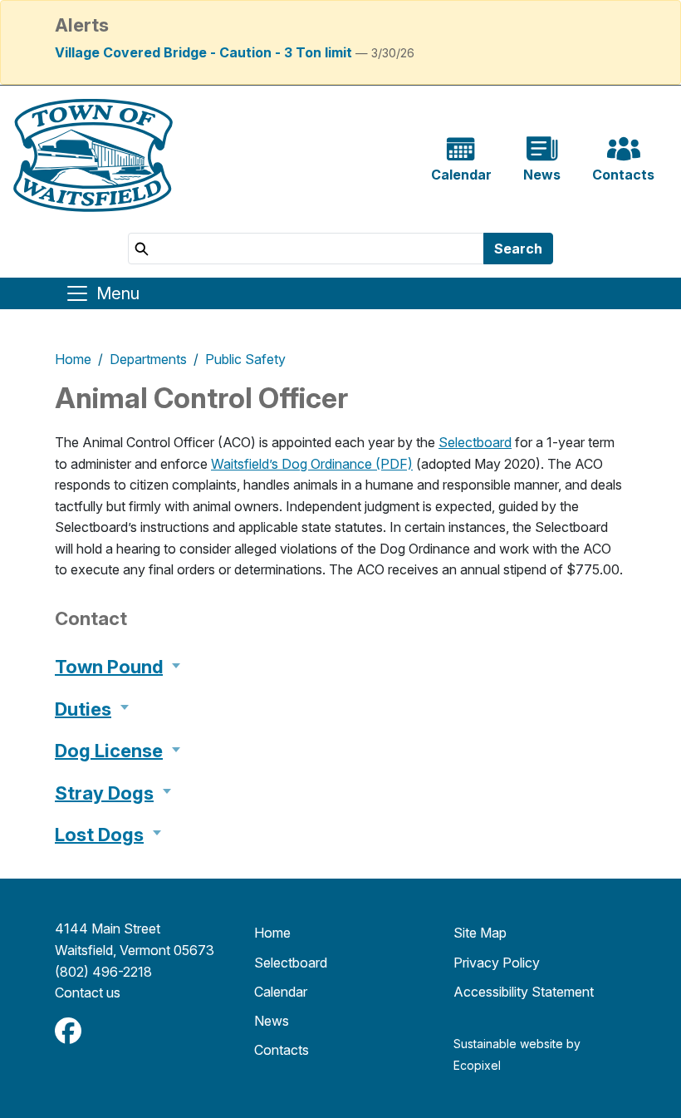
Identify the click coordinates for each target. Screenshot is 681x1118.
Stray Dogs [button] (104, 793)
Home (73, 359)
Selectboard (475, 442)
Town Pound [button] (109, 666)
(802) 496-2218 (103, 971)
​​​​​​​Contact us (87, 992)
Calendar (280, 991)
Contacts (281, 1050)
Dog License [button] (109, 750)
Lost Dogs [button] (99, 834)
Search (518, 248)
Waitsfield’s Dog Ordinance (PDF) (312, 464)
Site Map (480, 932)
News (271, 1020)
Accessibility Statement (523, 991)
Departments (148, 359)
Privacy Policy (496, 962)
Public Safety (245, 359)
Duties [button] (83, 709)
